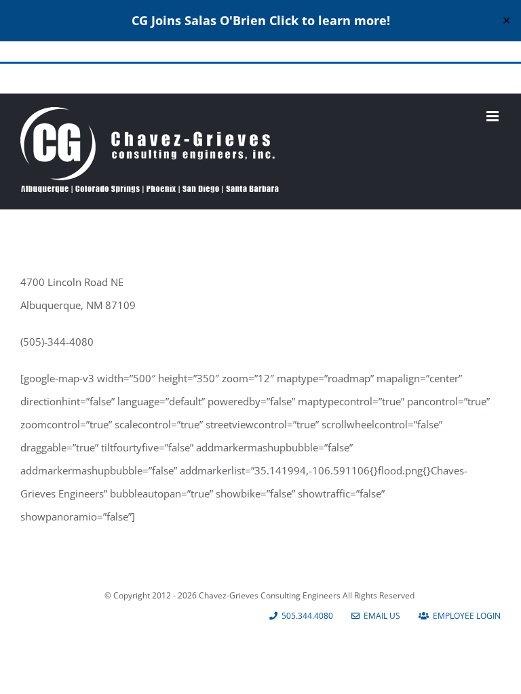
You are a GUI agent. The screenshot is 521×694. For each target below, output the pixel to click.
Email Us (380, 615)
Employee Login (465, 615)
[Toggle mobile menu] (493, 116)
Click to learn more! (329, 20)
